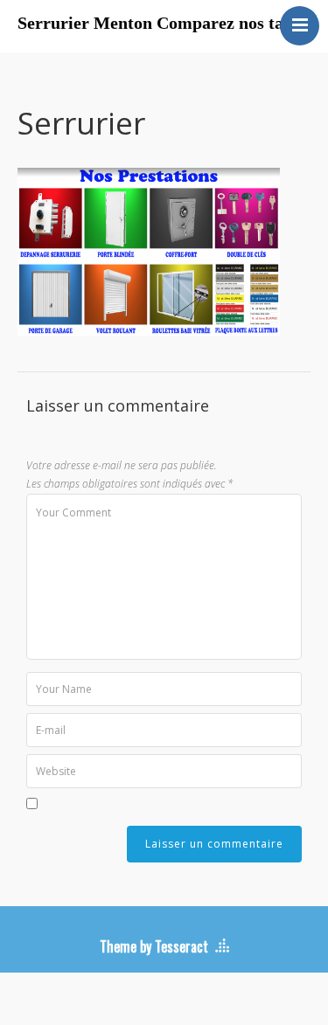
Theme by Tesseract (154, 946)
